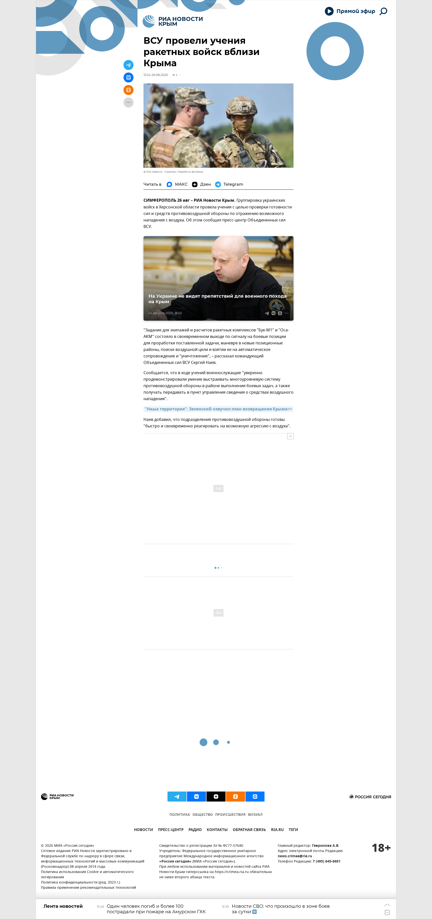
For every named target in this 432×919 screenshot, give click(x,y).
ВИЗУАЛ (255, 815)
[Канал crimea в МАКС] (255, 797)
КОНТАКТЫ (217, 830)
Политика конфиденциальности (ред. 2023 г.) (80, 883)
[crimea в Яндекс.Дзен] (216, 797)
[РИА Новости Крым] (173, 21)
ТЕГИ (293, 830)
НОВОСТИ (143, 830)
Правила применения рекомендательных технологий (88, 888)
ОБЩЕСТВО (202, 815)
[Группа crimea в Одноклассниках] (235, 797)
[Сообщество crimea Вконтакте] (196, 797)
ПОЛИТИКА (180, 815)
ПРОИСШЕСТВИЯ (230, 815)
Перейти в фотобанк (190, 172)
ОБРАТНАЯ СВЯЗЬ (249, 830)
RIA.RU (277, 830)
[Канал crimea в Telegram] (177, 797)
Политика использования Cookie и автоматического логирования (87, 874)
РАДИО (195, 830)
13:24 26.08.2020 (156, 75)
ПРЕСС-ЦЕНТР (171, 830)
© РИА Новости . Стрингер (160, 172)
